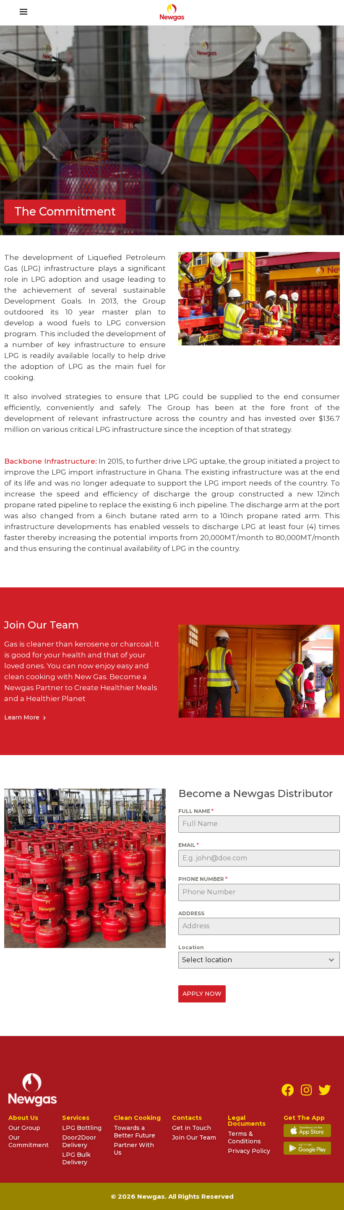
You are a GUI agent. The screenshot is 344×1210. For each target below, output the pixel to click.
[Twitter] (324, 1090)
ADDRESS (191, 913)
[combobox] (259, 960)
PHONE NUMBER (202, 879)
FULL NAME (196, 811)
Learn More (22, 717)
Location (191, 947)
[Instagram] (306, 1090)
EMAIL (188, 845)
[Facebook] (287, 1090)
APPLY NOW (202, 993)
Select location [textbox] (207, 960)
